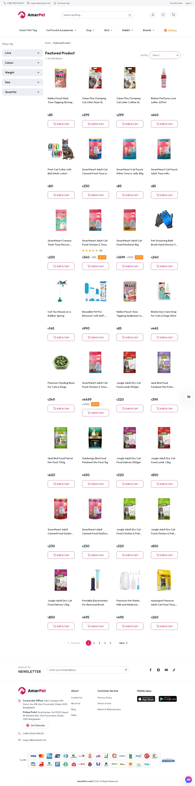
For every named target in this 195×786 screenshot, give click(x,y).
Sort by (144, 55)
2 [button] (94, 642)
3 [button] (99, 642)
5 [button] (110, 642)
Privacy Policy (105, 697)
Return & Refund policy (109, 709)
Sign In (188, 3)
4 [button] (105, 642)
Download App (63, 3)
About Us (75, 703)
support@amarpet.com (41, 3)
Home (48, 43)
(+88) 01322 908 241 (15, 3)
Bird (107, 30)
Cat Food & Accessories (59, 30)
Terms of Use (104, 703)
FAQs (73, 715)
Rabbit (126, 30)
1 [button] (88, 642)
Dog (88, 30)
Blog (73, 709)
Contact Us (76, 697)
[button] (74, 643)
